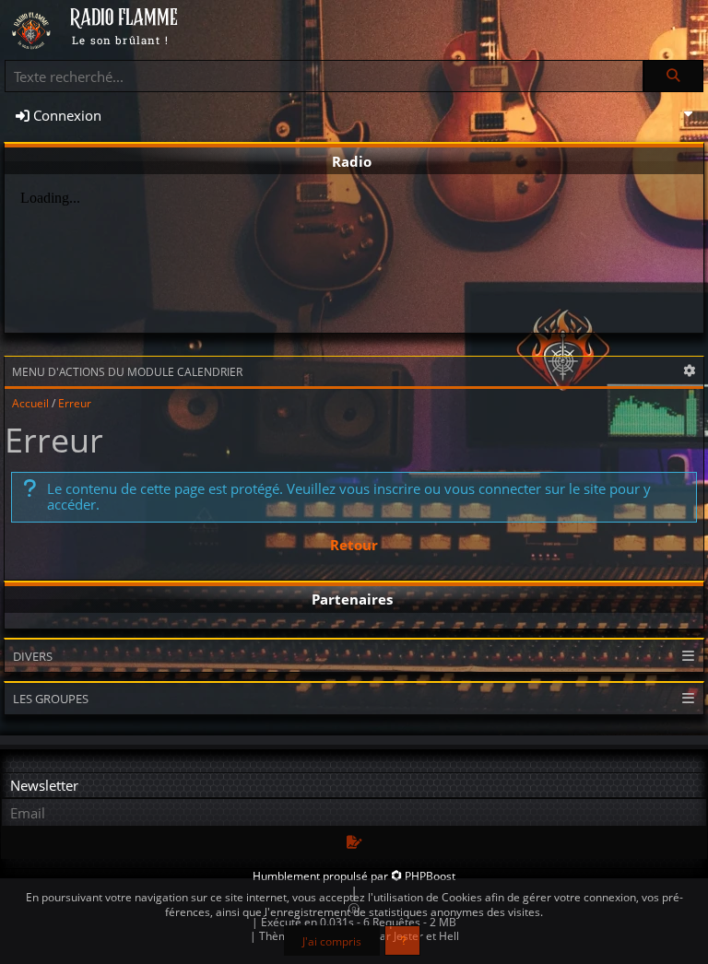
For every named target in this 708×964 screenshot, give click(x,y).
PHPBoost (430, 876)
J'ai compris (331, 941)
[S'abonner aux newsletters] (354, 843)
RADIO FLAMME (124, 18)
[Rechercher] (672, 76)
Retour (354, 544)
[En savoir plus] (402, 940)
